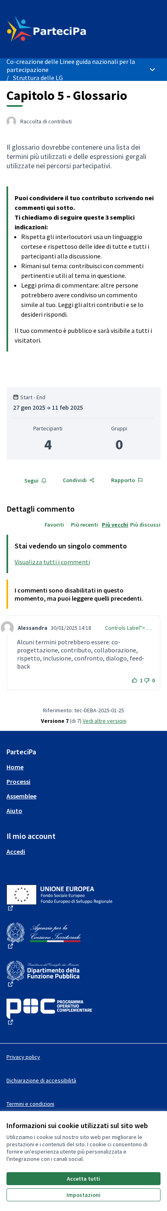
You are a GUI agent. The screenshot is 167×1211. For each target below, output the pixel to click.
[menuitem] (83, 767)
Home (15, 767)
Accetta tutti (83, 1178)
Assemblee (21, 796)
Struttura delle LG (38, 78)
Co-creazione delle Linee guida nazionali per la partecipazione (70, 65)
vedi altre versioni (104, 720)
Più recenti (84, 524)
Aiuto (14, 811)
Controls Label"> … (128, 627)
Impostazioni (83, 1194)
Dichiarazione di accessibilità (41, 1080)
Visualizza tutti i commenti (52, 562)
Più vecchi (115, 524)
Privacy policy (23, 1057)
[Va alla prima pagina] (63, 29)
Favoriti (54, 524)
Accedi (15, 851)
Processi (18, 781)
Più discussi (145, 524)
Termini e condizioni (30, 1103)
